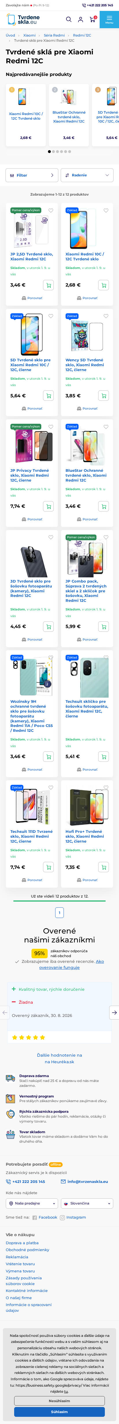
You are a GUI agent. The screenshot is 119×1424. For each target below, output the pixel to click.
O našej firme (19, 1297)
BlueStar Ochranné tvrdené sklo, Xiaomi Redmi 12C (69, 116)
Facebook (48, 1217)
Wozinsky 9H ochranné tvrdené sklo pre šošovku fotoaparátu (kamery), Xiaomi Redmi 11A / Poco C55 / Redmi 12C (31, 716)
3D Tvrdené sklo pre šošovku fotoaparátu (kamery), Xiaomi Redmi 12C (31, 588)
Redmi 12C (82, 35)
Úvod (10, 35)
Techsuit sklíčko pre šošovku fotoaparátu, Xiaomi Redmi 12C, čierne (87, 708)
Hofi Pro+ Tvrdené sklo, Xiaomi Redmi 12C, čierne (85, 836)
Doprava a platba (22, 1242)
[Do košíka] (48, 285)
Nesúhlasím (59, 1401)
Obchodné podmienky (27, 1249)
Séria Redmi (54, 35)
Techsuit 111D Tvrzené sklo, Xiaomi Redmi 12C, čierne (31, 836)
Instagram (76, 1217)
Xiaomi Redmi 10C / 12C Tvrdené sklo (26, 116)
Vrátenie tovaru (20, 1263)
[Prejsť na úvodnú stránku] (23, 19)
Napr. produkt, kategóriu (43, 56)
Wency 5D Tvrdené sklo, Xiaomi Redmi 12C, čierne (85, 365)
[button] (69, 19)
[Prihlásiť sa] (80, 19)
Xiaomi (29, 35)
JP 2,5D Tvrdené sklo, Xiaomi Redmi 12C (31, 256)
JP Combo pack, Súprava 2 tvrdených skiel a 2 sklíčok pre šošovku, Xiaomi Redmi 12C (86, 591)
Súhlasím (59, 1412)
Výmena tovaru (20, 1271)
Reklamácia (17, 1257)
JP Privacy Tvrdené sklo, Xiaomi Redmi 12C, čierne (29, 475)
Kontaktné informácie (27, 1290)
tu (66, 1391)
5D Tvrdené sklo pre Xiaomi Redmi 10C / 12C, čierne (30, 365)
